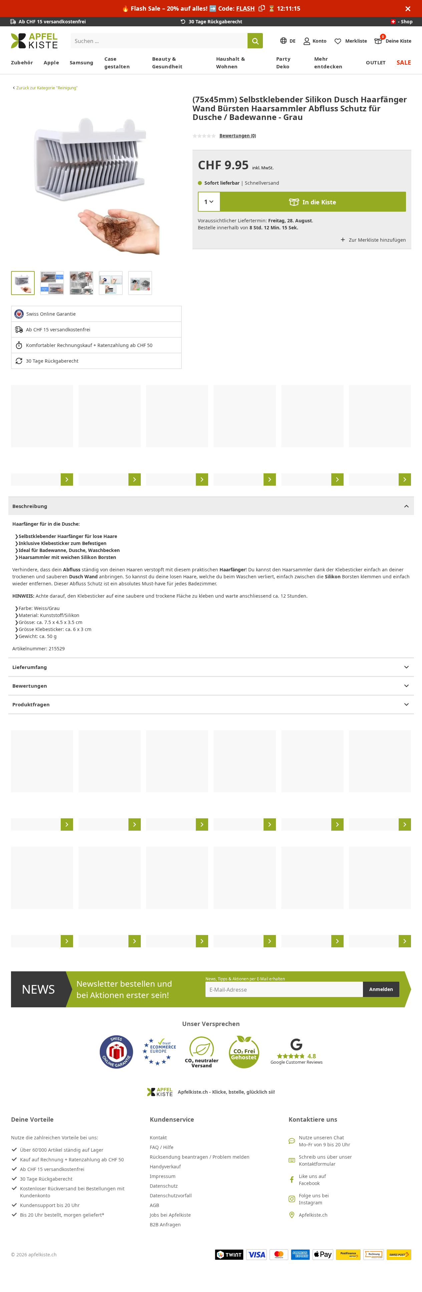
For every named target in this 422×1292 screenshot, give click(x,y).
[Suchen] (255, 40)
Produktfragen (31, 704)
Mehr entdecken (328, 62)
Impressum (162, 1176)
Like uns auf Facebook (312, 1179)
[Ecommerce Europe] (159, 1052)
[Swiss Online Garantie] (116, 1052)
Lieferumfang (29, 667)
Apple (51, 62)
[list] (96, 180)
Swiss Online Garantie (51, 314)
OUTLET (376, 62)
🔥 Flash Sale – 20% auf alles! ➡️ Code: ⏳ (211, 8)
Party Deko (283, 62)
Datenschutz (164, 1186)
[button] (18, 180)
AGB (154, 1205)
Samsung (82, 62)
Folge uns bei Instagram (314, 1199)
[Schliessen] (408, 8)
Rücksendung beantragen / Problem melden (200, 1157)
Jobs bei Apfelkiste (170, 1215)
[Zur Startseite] (34, 40)
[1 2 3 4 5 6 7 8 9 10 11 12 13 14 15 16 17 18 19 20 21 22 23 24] (209, 202)
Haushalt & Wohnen (230, 62)
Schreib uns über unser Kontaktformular (325, 1160)
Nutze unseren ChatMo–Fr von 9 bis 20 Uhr (324, 1141)
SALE (404, 62)
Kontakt (158, 1137)
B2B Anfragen (165, 1224)
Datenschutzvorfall (171, 1195)
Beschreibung (29, 506)
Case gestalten (117, 62)
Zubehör (22, 62)
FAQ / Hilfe (161, 1147)
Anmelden (381, 989)
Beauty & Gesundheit (167, 62)
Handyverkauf (165, 1166)
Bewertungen (29, 685)
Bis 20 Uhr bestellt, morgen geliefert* (62, 1215)
